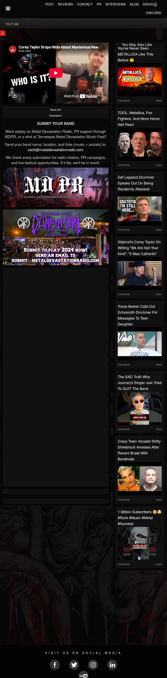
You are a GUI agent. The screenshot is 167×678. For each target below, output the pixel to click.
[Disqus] (55, 324)
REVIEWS (65, 4)
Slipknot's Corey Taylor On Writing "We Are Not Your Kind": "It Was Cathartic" (139, 247)
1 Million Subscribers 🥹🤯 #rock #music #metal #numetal (140, 517)
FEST (49, 4)
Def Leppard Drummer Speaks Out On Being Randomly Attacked (136, 182)
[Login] (155, 4)
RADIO (148, 4)
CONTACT (85, 4)
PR (99, 4)
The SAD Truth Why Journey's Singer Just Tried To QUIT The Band (140, 382)
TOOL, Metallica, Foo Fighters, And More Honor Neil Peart (139, 118)
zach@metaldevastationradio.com (56, 149)
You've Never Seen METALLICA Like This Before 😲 (135, 53)
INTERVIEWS (115, 4)
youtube (12, 24)
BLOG (134, 4)
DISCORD (153, 12)
